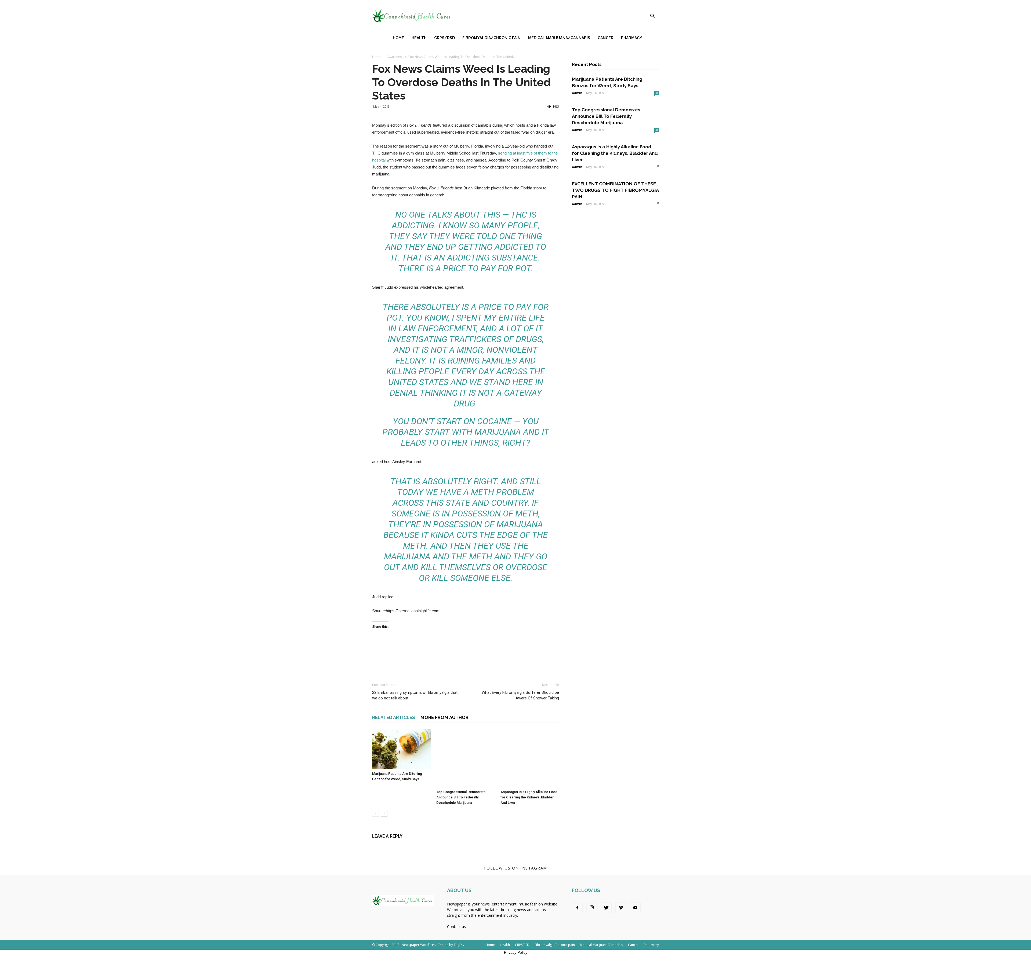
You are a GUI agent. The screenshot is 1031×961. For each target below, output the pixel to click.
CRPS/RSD (444, 38)
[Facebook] (577, 908)
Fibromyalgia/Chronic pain (491, 38)
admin (577, 93)
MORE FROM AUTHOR (444, 717)
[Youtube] (635, 908)
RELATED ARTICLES (393, 717)
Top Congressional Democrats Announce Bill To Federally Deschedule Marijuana (460, 797)
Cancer (605, 38)
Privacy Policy (515, 952)
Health (419, 38)
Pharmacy (631, 38)
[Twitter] (606, 908)
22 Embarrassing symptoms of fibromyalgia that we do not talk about (415, 695)
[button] (652, 16)
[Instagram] (591, 908)
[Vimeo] (620, 908)
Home (398, 38)
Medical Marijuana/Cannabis (559, 38)
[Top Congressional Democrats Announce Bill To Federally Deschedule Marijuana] (465, 758)
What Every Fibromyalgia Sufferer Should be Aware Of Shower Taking (520, 695)
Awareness (395, 56)
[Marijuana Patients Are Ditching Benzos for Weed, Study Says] (401, 749)
